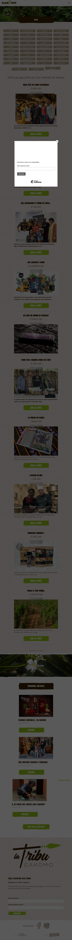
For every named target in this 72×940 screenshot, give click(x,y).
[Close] (57, 141)
